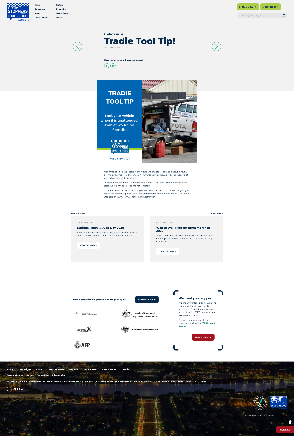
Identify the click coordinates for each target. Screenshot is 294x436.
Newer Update (78, 213)
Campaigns (40, 9)
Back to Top (290, 422)
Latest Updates (41, 17)
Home (37, 5)
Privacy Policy (58, 375)
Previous (77, 46)
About (37, 13)
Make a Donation (203, 337)
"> (180, 343)
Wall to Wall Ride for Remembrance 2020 (183, 229)
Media (59, 17)
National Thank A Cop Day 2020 (100, 227)
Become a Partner (146, 300)
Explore (59, 5)
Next (216, 46)
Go (285, 15)
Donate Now (61, 9)
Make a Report (62, 13)
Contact (30, 375)
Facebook (106, 65)
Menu (285, 7)
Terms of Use (43, 375)
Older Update (216, 213)
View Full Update (88, 245)
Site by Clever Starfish (282, 416)
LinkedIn (21, 389)
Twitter (113, 65)
